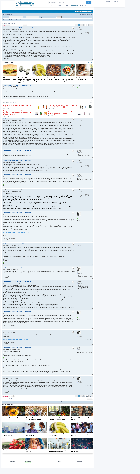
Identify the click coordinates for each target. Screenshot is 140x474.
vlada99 (9, 23)
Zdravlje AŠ (67, 5)
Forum (75, 5)
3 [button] (82, 25)
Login (108, 2)
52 (80, 89)
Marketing (28, 461)
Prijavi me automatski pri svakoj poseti (48, 17)
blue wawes (79, 150)
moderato (13, 23)
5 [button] (86, 25)
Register (115, 2)
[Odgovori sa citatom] (73, 28)
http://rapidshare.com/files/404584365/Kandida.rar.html (16, 232)
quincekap (79, 27)
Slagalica (88, 5)
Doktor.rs (83, 461)
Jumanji (78, 85)
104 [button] (90, 25)
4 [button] (84, 25)
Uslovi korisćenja (10, 461)
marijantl (78, 347)
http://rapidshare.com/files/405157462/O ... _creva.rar (15, 339)
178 (80, 154)
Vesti (59, 5)
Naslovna (52, 5)
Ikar (77, 216)
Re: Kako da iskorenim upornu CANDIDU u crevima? (17, 85)
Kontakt (81, 5)
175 (80, 220)
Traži (88, 2)
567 (80, 31)
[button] (76, 25)
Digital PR (44, 461)
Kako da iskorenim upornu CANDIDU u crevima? (18, 28)
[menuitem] (10, 15)
